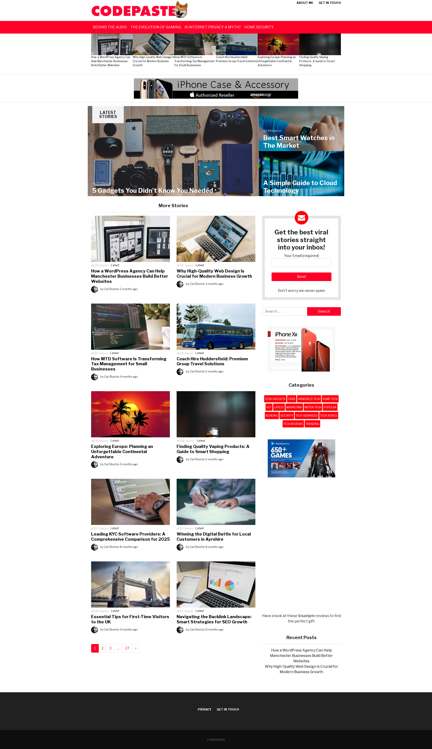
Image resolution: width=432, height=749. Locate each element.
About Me (305, 3)
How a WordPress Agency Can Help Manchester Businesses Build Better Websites (129, 276)
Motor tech (313, 407)
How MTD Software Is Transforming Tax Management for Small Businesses (128, 364)
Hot (269, 407)
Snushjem (306, 616)
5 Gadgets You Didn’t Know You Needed (152, 190)
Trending (312, 424)
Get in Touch (330, 3)
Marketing (294, 407)
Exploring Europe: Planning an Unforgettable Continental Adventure (122, 451)
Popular (330, 407)
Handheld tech (309, 399)
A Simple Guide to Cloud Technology (300, 186)
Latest (115, 265)
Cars (291, 399)
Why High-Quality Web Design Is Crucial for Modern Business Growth (214, 273)
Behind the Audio (110, 27)
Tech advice (328, 415)
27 (127, 648)
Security (286, 415)
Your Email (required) (301, 256)
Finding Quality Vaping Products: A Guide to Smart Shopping (213, 449)
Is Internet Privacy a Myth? (212, 27)
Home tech (330, 399)
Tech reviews (293, 424)
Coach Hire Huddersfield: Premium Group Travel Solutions (212, 361)
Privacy (205, 709)
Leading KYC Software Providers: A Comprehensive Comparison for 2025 (130, 536)
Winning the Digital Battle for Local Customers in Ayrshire (214, 536)
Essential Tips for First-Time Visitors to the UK (130, 619)
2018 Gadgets (275, 399)
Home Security (259, 27)
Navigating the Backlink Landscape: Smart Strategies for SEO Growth (214, 619)
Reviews (272, 415)
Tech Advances (307, 415)
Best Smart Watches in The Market (299, 141)
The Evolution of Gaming (155, 27)
